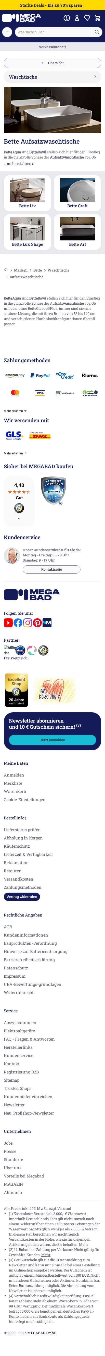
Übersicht (56, 63)
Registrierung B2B (21, 1071)
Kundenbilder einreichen (28, 1096)
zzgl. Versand (60, 1208)
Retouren (13, 870)
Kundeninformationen (26, 935)
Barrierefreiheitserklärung (29, 959)
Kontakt (12, 1063)
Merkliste (13, 783)
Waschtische (58, 270)
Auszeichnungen (20, 1022)
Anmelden (14, 775)
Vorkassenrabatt (52, 47)
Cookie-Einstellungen (25, 799)
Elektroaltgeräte (19, 1030)
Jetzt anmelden (52, 740)
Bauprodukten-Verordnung (30, 943)
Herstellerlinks (18, 1047)
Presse (10, 1151)
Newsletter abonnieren (45, 723)
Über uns (12, 1167)
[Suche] (97, 32)
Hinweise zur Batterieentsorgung (36, 951)
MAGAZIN (13, 1184)
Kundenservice (18, 1055)
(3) (78, 725)
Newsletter (14, 1104)
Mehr (83, 1244)
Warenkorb (15, 791)
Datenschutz (16, 967)
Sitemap (11, 1080)
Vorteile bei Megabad (24, 1176)
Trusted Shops (17, 1088)
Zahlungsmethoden (23, 887)
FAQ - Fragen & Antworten (29, 1039)
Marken (21, 270)
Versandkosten (18, 879)
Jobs (8, 1143)
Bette (37, 270)
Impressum (14, 976)
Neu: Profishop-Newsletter (29, 1113)
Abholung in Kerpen (23, 837)
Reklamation (16, 862)
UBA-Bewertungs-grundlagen (32, 984)
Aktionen (13, 1192)
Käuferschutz (17, 846)
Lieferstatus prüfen (22, 829)
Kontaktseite (51, 569)
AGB (8, 926)
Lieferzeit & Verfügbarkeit (28, 854)
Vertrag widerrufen (22, 897)
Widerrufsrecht (19, 992)
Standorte (13, 1159)
